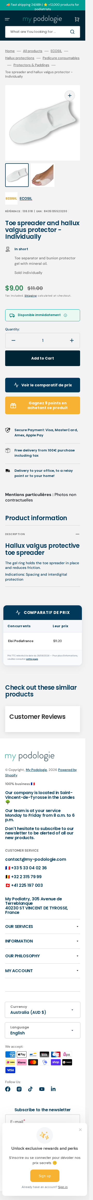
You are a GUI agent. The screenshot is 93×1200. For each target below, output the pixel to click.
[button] (7, 19)
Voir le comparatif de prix (46, 385)
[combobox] (42, 32)
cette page (32, 659)
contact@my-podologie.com (35, 859)
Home (10, 51)
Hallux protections (19, 58)
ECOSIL (56, 51)
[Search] (73, 31)
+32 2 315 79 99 (26, 877)
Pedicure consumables (61, 58)
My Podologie (36, 770)
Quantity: (12, 329)
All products (32, 51)
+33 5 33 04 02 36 (29, 868)
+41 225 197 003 (27, 885)
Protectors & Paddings (31, 65)
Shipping (31, 295)
